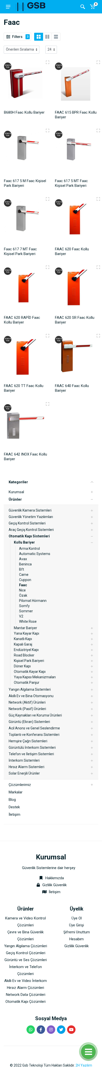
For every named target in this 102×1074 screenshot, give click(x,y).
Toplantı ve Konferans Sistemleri (34, 735)
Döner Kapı (22, 666)
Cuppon (25, 580)
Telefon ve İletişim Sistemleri (31, 754)
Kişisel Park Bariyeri (29, 661)
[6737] (98, 267)
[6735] (47, 267)
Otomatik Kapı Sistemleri (29, 536)
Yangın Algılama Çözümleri (25, 946)
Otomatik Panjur (26, 682)
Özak (23, 595)
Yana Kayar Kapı (26, 633)
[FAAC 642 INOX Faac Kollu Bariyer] (25, 426)
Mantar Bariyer (25, 628)
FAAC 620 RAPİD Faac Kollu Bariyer (22, 320)
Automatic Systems (34, 554)
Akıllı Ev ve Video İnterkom (25, 980)
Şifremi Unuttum (76, 932)
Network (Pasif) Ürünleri (27, 709)
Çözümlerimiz (20, 784)
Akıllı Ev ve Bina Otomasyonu (31, 696)
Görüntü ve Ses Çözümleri (25, 960)
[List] (55, 37)
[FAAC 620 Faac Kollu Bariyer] (76, 221)
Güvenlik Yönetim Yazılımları (31, 517)
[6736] (47, 335)
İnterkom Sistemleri (24, 760)
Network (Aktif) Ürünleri (27, 702)
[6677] (47, 199)
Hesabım (76, 939)
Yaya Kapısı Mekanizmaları (35, 677)
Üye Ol (77, 918)
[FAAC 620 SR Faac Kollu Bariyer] (76, 289)
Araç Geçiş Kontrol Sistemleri (31, 530)
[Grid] (38, 37)
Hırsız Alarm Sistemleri (26, 767)
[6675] (47, 130)
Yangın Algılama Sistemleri (30, 689)
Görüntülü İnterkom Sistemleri (32, 747)
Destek (14, 807)
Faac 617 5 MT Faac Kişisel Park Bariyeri (71, 183)
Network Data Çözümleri (25, 994)
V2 (21, 616)
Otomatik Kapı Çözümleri (25, 1001)
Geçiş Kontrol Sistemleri (27, 523)
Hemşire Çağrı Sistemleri (28, 741)
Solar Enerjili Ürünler (24, 773)
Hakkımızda (54, 878)
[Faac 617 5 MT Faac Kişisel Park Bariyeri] (76, 153)
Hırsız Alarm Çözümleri (25, 987)
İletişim (14, 814)
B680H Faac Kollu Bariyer (24, 112)
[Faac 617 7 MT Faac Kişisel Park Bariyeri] (25, 221)
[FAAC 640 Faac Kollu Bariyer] (76, 358)
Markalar (16, 792)
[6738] (98, 335)
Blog (12, 799)
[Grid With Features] (47, 37)
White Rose (28, 621)
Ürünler (15, 499)
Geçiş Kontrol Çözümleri (25, 953)
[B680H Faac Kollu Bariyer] (25, 84)
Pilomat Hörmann (33, 601)
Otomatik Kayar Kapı (30, 672)
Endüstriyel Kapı (26, 650)
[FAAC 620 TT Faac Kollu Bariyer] (25, 358)
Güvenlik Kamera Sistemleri (30, 510)
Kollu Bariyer (24, 542)
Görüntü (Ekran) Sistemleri (29, 722)
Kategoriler (18, 482)
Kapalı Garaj (23, 644)
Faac (23, 585)
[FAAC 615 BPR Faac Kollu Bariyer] (76, 84)
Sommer (26, 611)
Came (23, 575)
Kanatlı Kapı (23, 639)
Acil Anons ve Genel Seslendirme (34, 728)
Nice (22, 590)
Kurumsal (16, 492)
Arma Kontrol (29, 549)
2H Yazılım (84, 1065)
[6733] (98, 62)
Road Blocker (24, 655)
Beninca (25, 564)
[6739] (47, 404)
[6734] (98, 199)
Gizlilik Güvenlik (54, 885)
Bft (21, 569)
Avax (23, 559)
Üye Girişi (76, 925)
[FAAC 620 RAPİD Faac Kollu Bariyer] (25, 289)
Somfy (24, 606)
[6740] (47, 62)
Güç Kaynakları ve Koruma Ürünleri (35, 715)
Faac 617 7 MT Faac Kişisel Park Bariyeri (20, 251)
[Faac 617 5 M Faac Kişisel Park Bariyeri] (25, 153)
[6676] (98, 130)
